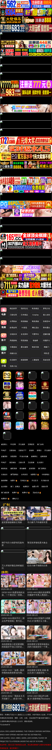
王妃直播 (31, 462)
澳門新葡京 (14, 474)
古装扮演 (13, 334)
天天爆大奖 (45, 480)
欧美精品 (35, 308)
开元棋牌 (22, 444)
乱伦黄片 (40, 462)
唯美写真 (35, 347)
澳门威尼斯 (5, 492)
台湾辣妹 (13, 321)
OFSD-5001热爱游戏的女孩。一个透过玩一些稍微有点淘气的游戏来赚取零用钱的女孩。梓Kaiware (13, 596)
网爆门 (46, 347)
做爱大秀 (35, 486)
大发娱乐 (4, 474)
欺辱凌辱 (13, 327)
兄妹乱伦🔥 (37, 492)
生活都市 (13, 360)
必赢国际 (4, 456)
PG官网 (13, 444)
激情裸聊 (4, 480)
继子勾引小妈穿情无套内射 (13, 543)
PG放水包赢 (24, 456)
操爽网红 (34, 456)
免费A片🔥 (26, 492)
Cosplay (35, 314)
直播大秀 (44, 486)
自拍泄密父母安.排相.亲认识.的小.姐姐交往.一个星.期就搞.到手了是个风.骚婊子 (38, 674)
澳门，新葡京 (15, 486)
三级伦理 (13, 314)
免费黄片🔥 (5, 498)
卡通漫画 (13, 347)
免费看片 (26, 486)
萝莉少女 (46, 308)
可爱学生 (35, 334)
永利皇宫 (24, 474)
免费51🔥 (14, 480)
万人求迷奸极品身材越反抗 (13, 566)
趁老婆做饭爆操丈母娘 (12, 522)
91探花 (24, 327)
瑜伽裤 (35, 340)
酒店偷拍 (12, 462)
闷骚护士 (46, 340)
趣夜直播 (13, 468)
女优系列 (24, 334)
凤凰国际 (13, 456)
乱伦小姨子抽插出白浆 (37, 565)
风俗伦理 (46, 360)
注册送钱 (12, 450)
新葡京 (39, 450)
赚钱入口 (15, 498)
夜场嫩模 (23, 468)
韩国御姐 (24, 321)
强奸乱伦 (24, 308)
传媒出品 (13, 353)
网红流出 (35, 327)
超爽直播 (43, 456)
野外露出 (46, 327)
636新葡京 (46, 474)
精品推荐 (13, 308)
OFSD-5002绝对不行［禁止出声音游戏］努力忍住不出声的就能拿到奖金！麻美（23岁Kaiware (13, 622)
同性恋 (46, 353)
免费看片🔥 (35, 474)
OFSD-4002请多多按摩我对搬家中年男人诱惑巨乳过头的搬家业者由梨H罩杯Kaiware (38, 596)
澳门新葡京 (42, 468)
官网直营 (31, 444)
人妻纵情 (35, 360)
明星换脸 (24, 340)
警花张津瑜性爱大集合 (37, 542)
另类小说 (13, 366)
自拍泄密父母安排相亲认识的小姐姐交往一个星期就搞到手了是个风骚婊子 (38, 647)
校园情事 (24, 360)
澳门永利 (40, 444)
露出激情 (24, 347)
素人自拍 (46, 314)
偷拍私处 (4, 468)
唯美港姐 (35, 321)
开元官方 (35, 480)
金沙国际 (4, 486)
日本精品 (24, 314)
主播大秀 (22, 462)
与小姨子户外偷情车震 (37, 522)
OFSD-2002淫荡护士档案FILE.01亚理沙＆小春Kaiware (38, 621)
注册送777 (22, 450)
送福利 (31, 450)
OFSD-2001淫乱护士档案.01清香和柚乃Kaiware (38, 697)
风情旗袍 (13, 340)
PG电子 (4, 450)
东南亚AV (46, 321)
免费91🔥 (15, 492)
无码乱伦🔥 (24, 480)
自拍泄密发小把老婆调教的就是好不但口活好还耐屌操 (13, 647)
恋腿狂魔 (46, 334)
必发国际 (32, 468)
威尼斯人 (4, 444)
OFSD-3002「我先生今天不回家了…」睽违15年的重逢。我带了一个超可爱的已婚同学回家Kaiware (13, 700)
